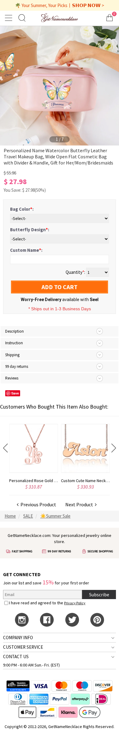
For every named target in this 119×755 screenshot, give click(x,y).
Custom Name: (26, 250)
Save (15, 393)
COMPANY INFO (18, 637)
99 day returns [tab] (16, 366)
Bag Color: (22, 209)
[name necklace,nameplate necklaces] (59, 18)
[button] (5, 448)
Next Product (80, 504)
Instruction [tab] (14, 342)
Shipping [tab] (12, 354)
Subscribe (99, 594)
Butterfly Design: (29, 229)
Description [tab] (14, 331)
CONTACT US (16, 656)
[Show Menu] (9, 17)
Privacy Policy (74, 603)
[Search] (22, 18)
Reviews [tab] (11, 378)
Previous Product (37, 504)
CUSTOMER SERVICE (23, 647)
